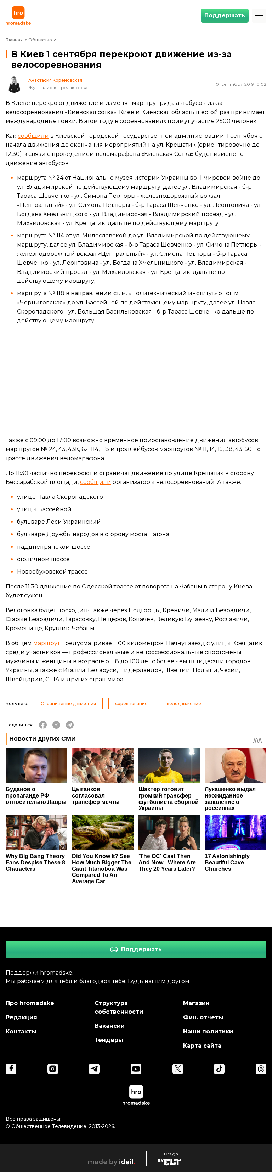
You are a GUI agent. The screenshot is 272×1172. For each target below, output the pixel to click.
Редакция (21, 1017)
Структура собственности (119, 1007)
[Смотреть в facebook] (11, 1069)
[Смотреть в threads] (261, 1069)
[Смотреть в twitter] (177, 1069)
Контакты (21, 1031)
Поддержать (224, 15)
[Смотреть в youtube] (136, 1069)
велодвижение (184, 703)
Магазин (196, 1003)
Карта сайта (202, 1045)
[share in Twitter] (56, 725)
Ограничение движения (68, 703)
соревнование (131, 703)
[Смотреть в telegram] (94, 1069)
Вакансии (110, 1025)
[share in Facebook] (43, 725)
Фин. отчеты (203, 1017)
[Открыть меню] (259, 16)
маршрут (46, 643)
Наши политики (208, 1031)
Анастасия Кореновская (55, 80)
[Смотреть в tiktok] (219, 1069)
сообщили (33, 136)
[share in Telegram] (70, 725)
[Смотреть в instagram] (52, 1069)
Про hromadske (30, 1003)
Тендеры (109, 1040)
